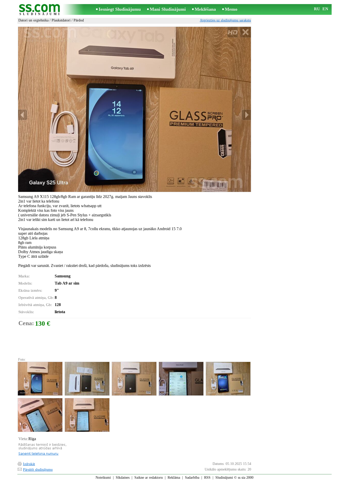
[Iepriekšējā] (22, 114)
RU (317, 9)
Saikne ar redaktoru (148, 477)
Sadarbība (192, 477)
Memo (231, 9)
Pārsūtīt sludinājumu (38, 470)
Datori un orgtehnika (33, 20)
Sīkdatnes (123, 477)
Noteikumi (103, 477)
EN (325, 9)
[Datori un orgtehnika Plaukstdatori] (40, 379)
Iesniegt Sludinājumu (120, 9)
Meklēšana (205, 9)
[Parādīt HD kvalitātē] (134, 109)
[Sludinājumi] (40, 10)
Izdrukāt (29, 464)
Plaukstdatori (61, 20)
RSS (207, 477)
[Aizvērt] (245, 32)
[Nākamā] (246, 114)
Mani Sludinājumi (168, 9)
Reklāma (174, 477)
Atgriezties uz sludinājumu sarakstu (225, 20)
